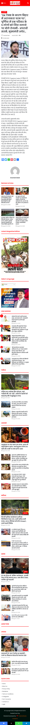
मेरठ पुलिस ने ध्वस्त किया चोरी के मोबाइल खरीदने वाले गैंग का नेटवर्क (20, 670)
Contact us (5, 702)
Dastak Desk (6, 35)
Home (4, 683)
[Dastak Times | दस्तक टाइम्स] (15, 3)
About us (4, 686)
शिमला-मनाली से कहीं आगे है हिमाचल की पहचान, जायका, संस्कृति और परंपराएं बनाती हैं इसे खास (20, 414)
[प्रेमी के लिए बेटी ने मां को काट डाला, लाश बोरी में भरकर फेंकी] (5, 664)
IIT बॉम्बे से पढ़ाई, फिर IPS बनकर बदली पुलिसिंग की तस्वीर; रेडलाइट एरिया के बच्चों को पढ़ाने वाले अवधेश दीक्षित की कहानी (20, 533)
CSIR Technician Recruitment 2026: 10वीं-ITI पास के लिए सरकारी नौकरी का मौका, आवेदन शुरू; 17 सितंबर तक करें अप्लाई (20, 544)
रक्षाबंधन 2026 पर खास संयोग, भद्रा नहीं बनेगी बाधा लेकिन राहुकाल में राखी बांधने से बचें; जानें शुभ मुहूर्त (20, 486)
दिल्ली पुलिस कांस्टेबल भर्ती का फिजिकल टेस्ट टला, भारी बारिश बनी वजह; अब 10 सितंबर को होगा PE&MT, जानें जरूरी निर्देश (13, 520)
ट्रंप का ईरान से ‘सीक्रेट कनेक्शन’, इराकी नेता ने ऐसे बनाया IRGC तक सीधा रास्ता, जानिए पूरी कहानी (14, 577)
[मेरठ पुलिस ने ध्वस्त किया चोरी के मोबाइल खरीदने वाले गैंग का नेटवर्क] (5, 671)
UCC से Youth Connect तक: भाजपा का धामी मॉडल (20, 616)
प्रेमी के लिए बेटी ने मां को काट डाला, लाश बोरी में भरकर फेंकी (20, 662)
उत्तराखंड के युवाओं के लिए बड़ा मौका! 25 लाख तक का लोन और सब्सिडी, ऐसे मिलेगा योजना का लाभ (20, 608)
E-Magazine (5, 696)
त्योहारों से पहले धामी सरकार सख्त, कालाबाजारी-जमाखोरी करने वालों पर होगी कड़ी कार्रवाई (20, 319)
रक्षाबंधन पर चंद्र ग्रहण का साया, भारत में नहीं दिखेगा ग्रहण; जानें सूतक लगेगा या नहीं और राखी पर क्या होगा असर (14, 447)
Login (3, 704)
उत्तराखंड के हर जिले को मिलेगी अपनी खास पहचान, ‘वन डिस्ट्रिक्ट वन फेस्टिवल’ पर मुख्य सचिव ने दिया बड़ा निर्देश (20, 361)
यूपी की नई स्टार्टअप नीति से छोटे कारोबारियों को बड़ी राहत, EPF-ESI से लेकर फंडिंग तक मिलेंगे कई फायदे (20, 588)
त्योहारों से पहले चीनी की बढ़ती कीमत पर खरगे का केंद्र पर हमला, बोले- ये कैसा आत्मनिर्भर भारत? (22, 221)
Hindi (5, 284)
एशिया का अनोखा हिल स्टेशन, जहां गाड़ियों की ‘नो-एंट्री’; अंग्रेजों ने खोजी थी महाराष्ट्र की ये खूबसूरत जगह (14, 394)
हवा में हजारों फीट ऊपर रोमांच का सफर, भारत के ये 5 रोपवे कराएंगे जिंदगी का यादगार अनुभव (20, 404)
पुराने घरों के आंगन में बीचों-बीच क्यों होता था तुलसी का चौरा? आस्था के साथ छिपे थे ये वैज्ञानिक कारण (20, 467)
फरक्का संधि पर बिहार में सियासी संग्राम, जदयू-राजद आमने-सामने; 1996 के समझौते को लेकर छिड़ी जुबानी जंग (7, 221)
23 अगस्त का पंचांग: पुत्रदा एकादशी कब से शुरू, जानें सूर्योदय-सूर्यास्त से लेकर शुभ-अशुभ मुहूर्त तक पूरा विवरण (19, 477)
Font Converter (6, 699)
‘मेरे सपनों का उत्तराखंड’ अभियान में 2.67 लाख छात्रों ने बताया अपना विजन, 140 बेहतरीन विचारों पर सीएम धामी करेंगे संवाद (20, 350)
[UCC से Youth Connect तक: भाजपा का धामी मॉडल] (5, 617)
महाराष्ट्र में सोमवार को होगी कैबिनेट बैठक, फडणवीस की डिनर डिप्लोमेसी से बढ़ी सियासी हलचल (7, 199)
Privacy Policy (6, 689)
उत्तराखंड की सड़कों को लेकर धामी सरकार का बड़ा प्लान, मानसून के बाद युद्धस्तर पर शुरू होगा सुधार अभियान (20, 328)
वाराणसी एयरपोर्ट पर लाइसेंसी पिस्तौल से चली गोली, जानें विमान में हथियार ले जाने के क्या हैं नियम (20, 598)
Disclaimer (5, 691)
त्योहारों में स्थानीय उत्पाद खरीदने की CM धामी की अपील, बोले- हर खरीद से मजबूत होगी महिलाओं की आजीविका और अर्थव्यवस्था (20, 339)
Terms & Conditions (7, 694)
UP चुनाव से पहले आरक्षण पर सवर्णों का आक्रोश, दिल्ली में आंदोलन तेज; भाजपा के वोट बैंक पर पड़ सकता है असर (22, 200)
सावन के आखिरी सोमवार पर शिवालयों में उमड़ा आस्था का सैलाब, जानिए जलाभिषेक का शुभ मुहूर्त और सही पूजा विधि (19, 457)
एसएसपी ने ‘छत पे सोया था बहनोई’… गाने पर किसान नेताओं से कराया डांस (13, 654)
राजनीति (4, 12)
